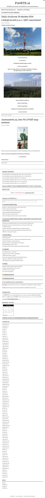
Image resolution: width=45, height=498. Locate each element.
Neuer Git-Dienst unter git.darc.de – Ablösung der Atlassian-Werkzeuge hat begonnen (16, 239)
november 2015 (5, 442)
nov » (6, 314)
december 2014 (4, 461)
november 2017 (5, 401)
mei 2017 (4, 411)
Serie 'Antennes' (36, 296)
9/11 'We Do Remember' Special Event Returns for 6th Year (12, 210)
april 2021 (4, 334)
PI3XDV (16, 296)
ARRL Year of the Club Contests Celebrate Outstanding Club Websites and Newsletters (16, 230)
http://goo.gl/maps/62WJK (22, 106)
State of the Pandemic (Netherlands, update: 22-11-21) (11, 181)
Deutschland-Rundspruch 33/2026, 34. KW (9, 244)
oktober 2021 (4, 327)
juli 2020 (3, 350)
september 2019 (5, 365)
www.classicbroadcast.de (22, 57)
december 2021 (4, 324)
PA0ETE (8, 22)
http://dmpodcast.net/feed (29, 192)
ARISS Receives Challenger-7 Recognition (9, 231)
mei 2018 (4, 391)
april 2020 (4, 355)
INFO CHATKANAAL (8, 10)
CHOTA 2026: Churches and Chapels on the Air (10, 214)
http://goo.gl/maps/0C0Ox (22, 66)
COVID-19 (6, 295)
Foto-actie (5, 115)
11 (12, 309)
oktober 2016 (4, 423)
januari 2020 (4, 358)
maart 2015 (4, 456)
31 (11, 312)
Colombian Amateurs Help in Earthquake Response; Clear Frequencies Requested (15, 228)
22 (8, 311)
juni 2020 (4, 351)
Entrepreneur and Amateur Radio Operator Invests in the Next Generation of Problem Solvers (18, 223)
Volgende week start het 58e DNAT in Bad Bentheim (11, 253)
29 (8, 312)
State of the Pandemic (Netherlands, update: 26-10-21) (11, 183)
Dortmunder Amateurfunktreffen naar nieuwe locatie (11, 268)
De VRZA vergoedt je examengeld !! (8, 269)
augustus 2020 (4, 348)
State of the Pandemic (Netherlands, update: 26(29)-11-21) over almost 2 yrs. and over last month (18, 179)
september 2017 (5, 405)
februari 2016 (4, 437)
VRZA (5, 263)
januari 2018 (4, 398)
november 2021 (5, 326)
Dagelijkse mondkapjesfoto (23, 295)
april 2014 (4, 475)
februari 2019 (4, 375)
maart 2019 (4, 374)
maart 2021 (4, 336)
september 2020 (5, 346)
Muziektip (12, 296)
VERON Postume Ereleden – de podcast (9, 255)
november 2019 (5, 362)
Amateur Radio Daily (10, 204)
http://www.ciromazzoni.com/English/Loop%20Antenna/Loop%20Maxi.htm (15, 153)
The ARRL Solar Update (6, 226)
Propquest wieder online (6, 237)
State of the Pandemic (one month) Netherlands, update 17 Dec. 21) (13, 174)
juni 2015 (4, 451)
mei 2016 (4, 432)
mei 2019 (4, 370)
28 (6, 312)
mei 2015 (4, 453)
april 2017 (4, 413)
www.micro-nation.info (22, 111)
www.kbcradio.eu (22, 60)
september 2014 (5, 466)
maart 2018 (4, 394)
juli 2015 (3, 449)
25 (12, 311)
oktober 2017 (4, 403)
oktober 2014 (4, 465)
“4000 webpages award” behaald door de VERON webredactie (12, 260)
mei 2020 (4, 353)
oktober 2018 (4, 382)
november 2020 (5, 343)
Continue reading (5, 159)
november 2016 (5, 422)
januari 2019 (4, 377)
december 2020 (4, 341)
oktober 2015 (4, 444)
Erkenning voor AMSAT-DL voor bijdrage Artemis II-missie (12, 258)
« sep (4, 314)
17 (11, 310)
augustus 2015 (4, 447)
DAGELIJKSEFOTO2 (16, 295)
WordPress (21, 496)
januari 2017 (4, 418)
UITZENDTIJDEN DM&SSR (10, 12)
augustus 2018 (4, 386)
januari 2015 (4, 459)
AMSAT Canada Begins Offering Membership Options (11, 212)
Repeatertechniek (31, 296)
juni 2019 (4, 368)
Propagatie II (27, 296)
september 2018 (5, 384)
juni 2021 (4, 331)
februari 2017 (4, 417)
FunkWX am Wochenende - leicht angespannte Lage (11, 241)
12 (3, 310)
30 (9, 312)
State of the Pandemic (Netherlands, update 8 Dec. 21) (11, 177)
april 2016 (4, 434)
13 (5, 310)
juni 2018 (4, 389)
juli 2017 (3, 408)
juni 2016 (4, 430)
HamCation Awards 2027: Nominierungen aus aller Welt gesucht (13, 242)
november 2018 (5, 380)
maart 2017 (4, 415)
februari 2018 (4, 396)
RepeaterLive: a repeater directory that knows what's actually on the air (14, 207)
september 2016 (5, 425)
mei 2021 (4, 332)
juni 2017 (4, 410)
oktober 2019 (4, 363)
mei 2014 (4, 473)
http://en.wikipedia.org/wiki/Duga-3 (22, 100)
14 (6, 310)
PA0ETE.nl (22, 3)
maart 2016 (4, 435)
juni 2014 (4, 471)
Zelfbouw (19, 299)
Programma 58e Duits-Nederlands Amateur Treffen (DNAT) (12, 266)
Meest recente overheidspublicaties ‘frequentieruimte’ (21, 318)
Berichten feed (4, 484)
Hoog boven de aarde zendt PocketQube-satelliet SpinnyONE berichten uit (14, 257)
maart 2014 (4, 477)
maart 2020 (4, 356)
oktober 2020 (4, 344)
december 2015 (4, 441)
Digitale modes (29, 295)
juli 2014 (3, 470)
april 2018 (4, 392)
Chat (3, 295)
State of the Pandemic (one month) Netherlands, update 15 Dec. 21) (13, 176)
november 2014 (5, 463)
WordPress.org (4, 488)
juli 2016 (3, 429)
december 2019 (4, 360)
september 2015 (5, 446)
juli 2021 (3, 329)
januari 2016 (4, 439)
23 (9, 311)
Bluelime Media (33, 496)
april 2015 (4, 454)
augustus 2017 (4, 406)
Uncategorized (9, 115)
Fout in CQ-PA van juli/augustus (7, 271)
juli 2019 (3, 367)
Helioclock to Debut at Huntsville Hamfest (9, 208)
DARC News (7, 235)
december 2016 (4, 420)
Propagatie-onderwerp (22, 296)
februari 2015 (4, 458)
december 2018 (4, 379)
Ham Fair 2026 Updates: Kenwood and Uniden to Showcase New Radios (14, 215)
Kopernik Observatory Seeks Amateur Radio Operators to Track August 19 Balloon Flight (17, 225)
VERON (6, 249)
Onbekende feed (8, 274)
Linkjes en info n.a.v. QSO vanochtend (21, 20)
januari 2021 (4, 339)
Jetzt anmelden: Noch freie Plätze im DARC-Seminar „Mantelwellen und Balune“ (15, 246)
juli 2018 (3, 387)
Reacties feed (4, 486)
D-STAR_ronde (11, 295)
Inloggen (3, 482)
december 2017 (4, 399)
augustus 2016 (4, 427)
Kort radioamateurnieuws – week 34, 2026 (9, 252)
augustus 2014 (4, 468)
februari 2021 (4, 338)
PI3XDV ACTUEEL (23, 10)
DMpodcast (34, 295)
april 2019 (4, 372)
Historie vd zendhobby (6, 296)
